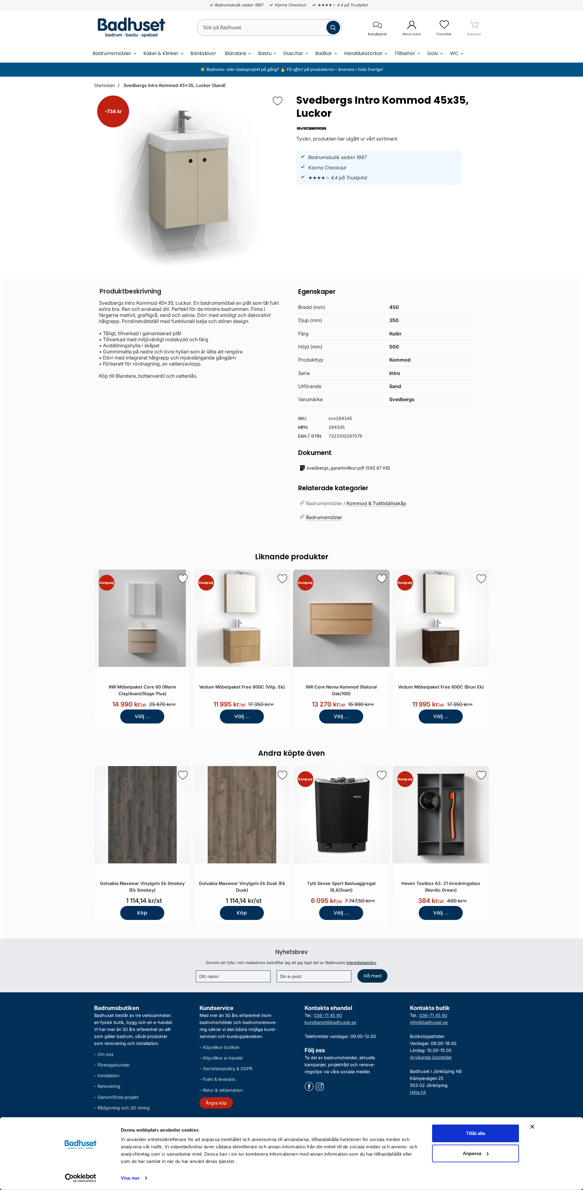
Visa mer (130, 1178)
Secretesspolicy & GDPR (227, 1068)
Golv (432, 53)
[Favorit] (277, 101)
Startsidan (104, 85)
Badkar (323, 53)
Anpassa (472, 1153)
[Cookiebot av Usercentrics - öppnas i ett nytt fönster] (80, 1178)
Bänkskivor (203, 53)
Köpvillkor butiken (221, 1047)
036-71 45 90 (328, 1015)
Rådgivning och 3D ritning (123, 1107)
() (348, 467)
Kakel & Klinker (161, 53)
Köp (142, 912)
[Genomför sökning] (333, 27)
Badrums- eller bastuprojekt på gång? (243, 69)
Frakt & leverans (219, 1079)
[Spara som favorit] (182, 578)
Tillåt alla (475, 1133)
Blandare (235, 53)
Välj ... (142, 716)
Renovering (108, 1086)
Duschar (293, 53)
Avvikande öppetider (431, 1057)
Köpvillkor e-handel (222, 1057)
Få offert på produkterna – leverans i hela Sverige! (335, 69)
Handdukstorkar (363, 53)
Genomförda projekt (118, 1097)
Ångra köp (216, 1102)
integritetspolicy (361, 962)
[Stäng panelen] (532, 1127)
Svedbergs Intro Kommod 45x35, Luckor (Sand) (174, 85)
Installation (108, 1075)
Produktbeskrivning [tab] (130, 291)
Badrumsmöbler (112, 53)
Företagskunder (113, 1064)
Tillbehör (404, 53)
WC (454, 53)
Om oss (105, 1054)
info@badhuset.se (429, 1022)
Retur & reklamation (223, 1090)
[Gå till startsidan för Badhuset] (129, 27)
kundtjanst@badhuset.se (330, 1022)
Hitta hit (418, 1092)
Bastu (264, 53)
